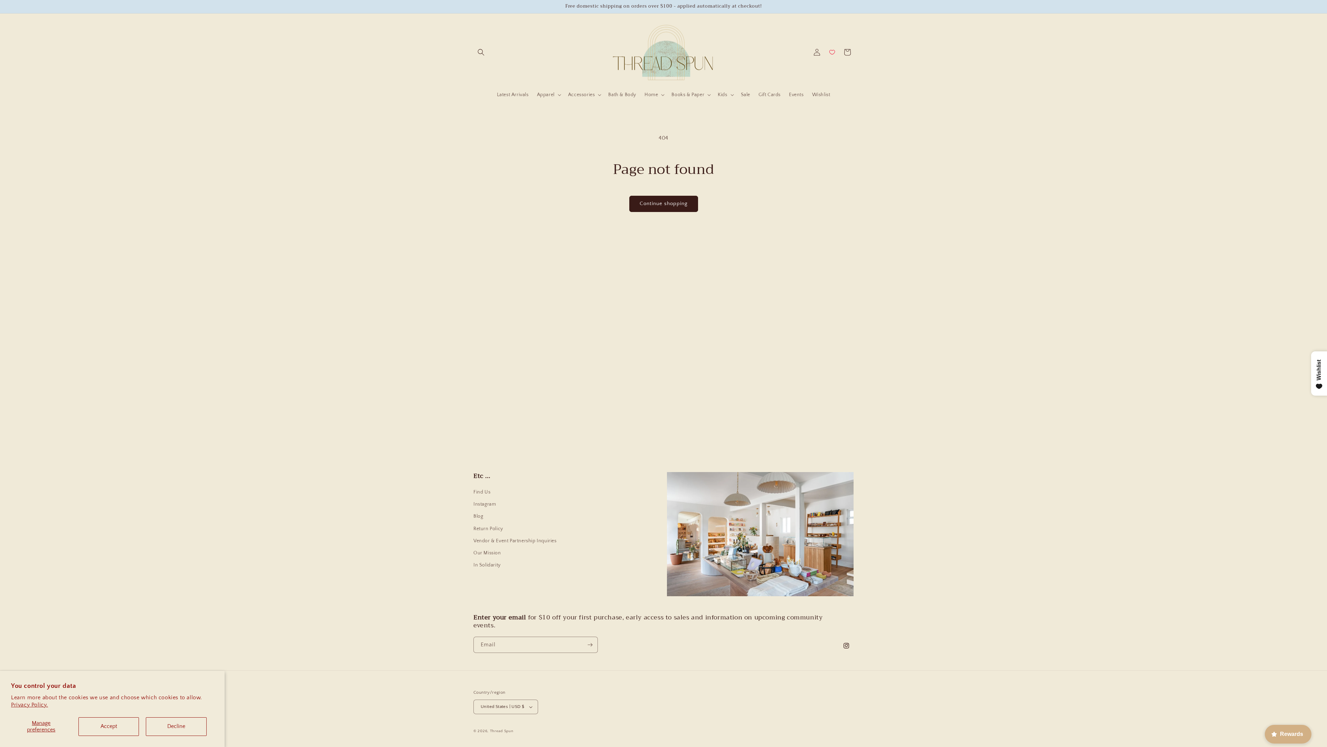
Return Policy (488, 528)
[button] (481, 52)
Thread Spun (502, 731)
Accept (109, 726)
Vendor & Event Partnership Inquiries (515, 541)
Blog (478, 516)
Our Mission (487, 553)
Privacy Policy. (29, 705)
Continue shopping (664, 203)
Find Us (481, 492)
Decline (176, 726)
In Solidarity (487, 565)
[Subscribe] (589, 645)
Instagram (484, 504)
